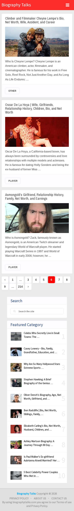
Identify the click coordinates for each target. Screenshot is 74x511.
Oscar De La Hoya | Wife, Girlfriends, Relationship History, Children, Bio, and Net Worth (33, 108)
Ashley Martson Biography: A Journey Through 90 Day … (39, 443)
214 (20, 286)
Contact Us (59, 498)
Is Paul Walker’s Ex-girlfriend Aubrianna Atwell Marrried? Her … (42, 458)
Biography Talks (16, 5)
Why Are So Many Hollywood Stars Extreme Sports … (42, 365)
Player (12, 181)
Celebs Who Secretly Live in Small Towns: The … (41, 334)
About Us (40, 498)
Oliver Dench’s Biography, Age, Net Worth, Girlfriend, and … (42, 396)
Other (12, 91)
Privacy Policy (19, 498)
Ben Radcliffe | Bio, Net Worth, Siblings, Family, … (40, 412)
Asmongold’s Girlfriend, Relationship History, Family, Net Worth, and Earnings (34, 196)
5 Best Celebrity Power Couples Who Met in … (41, 474)
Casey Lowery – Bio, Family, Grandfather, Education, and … (40, 350)
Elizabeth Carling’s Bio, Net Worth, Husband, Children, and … (42, 427)
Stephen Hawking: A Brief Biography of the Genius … (38, 381)
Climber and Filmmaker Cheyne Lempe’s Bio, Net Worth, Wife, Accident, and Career (34, 20)
